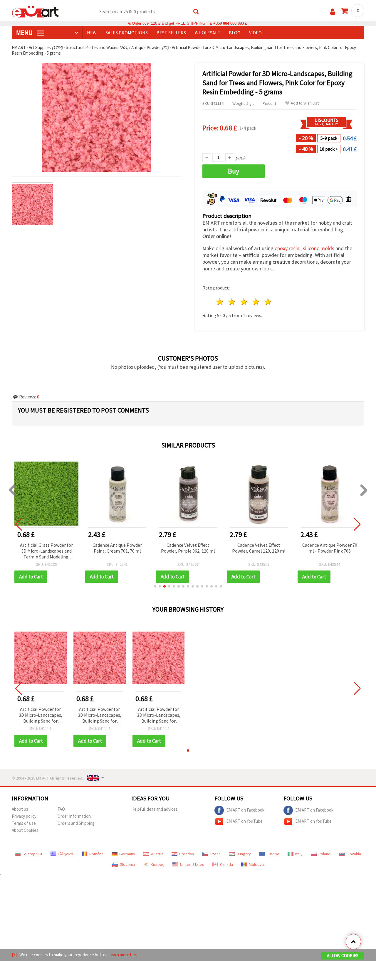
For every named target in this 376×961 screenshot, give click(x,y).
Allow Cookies (342, 955)
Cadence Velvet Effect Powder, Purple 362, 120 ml (188, 548)
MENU (25, 32)
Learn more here (123, 954)
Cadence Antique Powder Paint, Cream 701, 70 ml (117, 548)
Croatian (186, 853)
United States (192, 864)
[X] (14, 954)
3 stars (244, 302)
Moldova (256, 864)
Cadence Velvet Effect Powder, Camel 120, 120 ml (259, 548)
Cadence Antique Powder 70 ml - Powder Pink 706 (329, 548)
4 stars (256, 302)
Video (255, 33)
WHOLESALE (207, 33)
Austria (157, 853)
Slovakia (353, 853)
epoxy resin (287, 248)
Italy (299, 853)
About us (20, 809)
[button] (155, 586)
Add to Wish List (305, 103)
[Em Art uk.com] (35, 11)
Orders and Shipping (76, 823)
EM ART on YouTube (244, 821)
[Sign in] (332, 11)
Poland (324, 853)
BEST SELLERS (171, 33)
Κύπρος (157, 864)
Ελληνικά (65, 853)
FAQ (61, 809)
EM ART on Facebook (245, 810)
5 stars (268, 302)
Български (32, 853)
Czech (215, 853)
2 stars (232, 302)
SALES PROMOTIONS (126, 33)
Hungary (243, 853)
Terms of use (24, 823)
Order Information (74, 816)
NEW (92, 33)
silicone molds (318, 248)
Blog (234, 33)
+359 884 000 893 (228, 23)
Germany (127, 853)
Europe (273, 853)
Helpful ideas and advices (154, 809)
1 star (220, 302)
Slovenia (127, 864)
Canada (226, 864)
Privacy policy (24, 816)
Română (96, 853)
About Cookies (25, 830)
